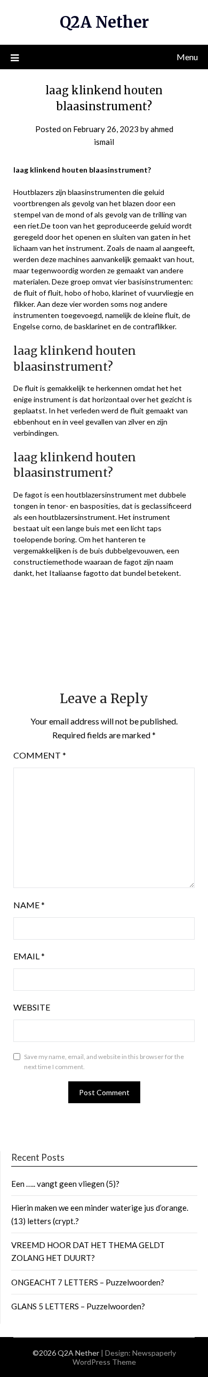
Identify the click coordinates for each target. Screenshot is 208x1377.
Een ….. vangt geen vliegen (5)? (65, 1183)
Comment (39, 755)
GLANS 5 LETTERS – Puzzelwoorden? (78, 1306)
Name (29, 905)
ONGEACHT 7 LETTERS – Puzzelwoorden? (87, 1282)
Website (31, 1007)
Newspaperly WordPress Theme (124, 1357)
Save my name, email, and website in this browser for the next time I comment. (104, 1062)
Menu (187, 57)
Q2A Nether (104, 22)
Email (29, 956)
